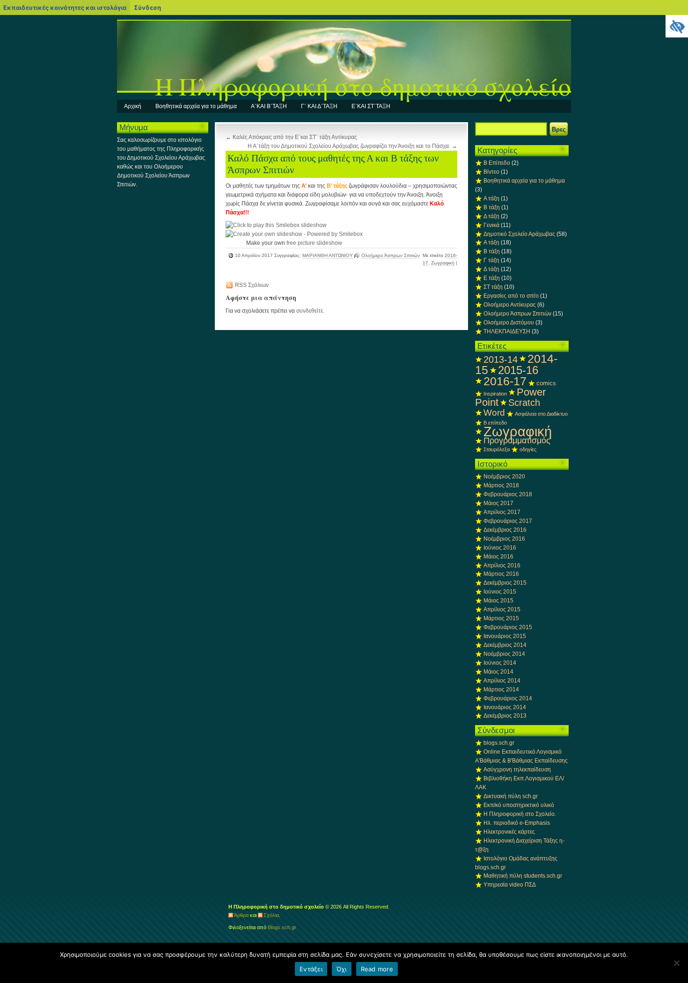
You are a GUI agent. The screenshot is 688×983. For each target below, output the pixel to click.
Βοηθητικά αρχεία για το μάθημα (196, 106)
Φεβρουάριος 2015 (507, 627)
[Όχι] (676, 963)
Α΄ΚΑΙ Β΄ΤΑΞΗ (269, 106)
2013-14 (500, 359)
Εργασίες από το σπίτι (511, 296)
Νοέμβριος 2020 (504, 476)
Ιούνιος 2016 (499, 547)
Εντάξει (311, 969)
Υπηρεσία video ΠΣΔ (509, 884)
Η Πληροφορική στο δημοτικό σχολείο (363, 86)
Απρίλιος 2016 (501, 565)
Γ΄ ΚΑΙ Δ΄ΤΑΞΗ (319, 106)
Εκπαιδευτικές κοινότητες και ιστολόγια (64, 7)
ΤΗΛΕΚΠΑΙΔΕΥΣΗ (506, 331)
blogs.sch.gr (498, 743)
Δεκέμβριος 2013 (505, 715)
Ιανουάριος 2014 (504, 707)
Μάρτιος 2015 (501, 618)
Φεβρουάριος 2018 (507, 494)
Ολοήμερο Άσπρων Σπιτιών (390, 255)
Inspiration (495, 393)
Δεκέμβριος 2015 (505, 583)
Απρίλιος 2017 (501, 512)
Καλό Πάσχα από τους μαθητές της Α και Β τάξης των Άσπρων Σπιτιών (333, 164)
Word (494, 412)
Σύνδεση (147, 7)
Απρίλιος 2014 (501, 680)
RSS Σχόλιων (252, 285)
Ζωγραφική (442, 262)
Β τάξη (491, 207)
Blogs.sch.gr (282, 927)
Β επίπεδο (495, 422)
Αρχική (132, 106)
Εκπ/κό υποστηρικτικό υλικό (518, 805)
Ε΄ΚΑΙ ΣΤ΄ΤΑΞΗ (370, 106)
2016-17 (505, 381)
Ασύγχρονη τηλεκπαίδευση (517, 769)
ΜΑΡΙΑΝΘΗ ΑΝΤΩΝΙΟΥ (327, 255)
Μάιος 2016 (498, 556)
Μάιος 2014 (498, 671)
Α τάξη (491, 198)
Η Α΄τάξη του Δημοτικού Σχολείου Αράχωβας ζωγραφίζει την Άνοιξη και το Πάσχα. (349, 146)
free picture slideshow (314, 243)
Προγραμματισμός (516, 440)
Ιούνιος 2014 (499, 663)
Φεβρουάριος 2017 (507, 521)
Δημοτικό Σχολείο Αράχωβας (519, 234)
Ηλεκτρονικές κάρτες (509, 832)
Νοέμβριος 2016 (504, 539)
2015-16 (518, 370)
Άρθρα (241, 915)
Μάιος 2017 (498, 503)
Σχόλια (271, 915)
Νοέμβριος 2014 (504, 654)
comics (546, 383)
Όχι (342, 969)
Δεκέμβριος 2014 (505, 645)
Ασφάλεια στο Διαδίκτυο (541, 414)
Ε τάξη (491, 278)
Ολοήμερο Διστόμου (508, 322)
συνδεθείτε (309, 311)
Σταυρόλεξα (496, 449)
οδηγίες (528, 449)
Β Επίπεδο (496, 163)
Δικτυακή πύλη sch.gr (510, 796)
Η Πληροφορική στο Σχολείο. (519, 814)
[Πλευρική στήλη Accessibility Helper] (677, 26)
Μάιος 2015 (498, 600)
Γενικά (491, 225)
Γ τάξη (491, 260)
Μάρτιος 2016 (501, 574)
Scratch (524, 402)
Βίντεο (491, 172)
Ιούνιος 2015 (499, 591)
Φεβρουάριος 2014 (507, 698)
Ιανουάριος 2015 (504, 636)
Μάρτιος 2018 (501, 485)
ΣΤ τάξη (493, 287)
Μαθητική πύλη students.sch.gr (522, 876)
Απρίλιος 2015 (501, 609)
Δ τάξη (491, 216)
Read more (377, 969)
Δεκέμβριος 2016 (505, 530)
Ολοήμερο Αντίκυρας (509, 304)
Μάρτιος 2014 (501, 689)
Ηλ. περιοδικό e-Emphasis (516, 823)
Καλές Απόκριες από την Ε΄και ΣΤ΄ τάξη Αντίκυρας (295, 137)
